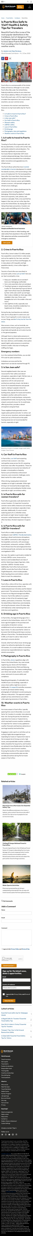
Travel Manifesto (6, 1089)
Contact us (4, 1119)
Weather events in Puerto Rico (14, 133)
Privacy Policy (15, 949)
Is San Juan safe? (9, 118)
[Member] (30, 2)
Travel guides (5, 1070)
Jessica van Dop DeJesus (12, 51)
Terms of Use (25, 949)
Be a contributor (6, 1098)
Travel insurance (6, 1059)
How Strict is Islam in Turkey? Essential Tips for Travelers (13, 1025)
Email (3, 917)
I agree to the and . (16, 949)
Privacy (3, 1105)
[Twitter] (2, 1135)
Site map (3, 1100)
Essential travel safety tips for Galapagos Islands (14, 1014)
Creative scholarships (7, 1073)
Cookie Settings (5, 1123)
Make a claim (5, 1114)
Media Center (5, 1091)
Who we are (4, 1084)
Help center (4, 1116)
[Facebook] (6, 1135)
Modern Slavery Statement (9, 1121)
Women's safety (9, 122)
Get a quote (20, 6)
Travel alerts (4, 1064)
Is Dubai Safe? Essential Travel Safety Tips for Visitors (13, 1037)
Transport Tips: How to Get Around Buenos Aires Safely (12, 1031)
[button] (30, 7)
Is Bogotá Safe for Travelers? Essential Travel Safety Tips (13, 1020)
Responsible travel (6, 1068)
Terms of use (4, 1102)
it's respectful (13, 687)
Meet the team (5, 1087)
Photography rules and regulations (15, 131)
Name (3, 910)
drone (13, 660)
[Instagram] (13, 1135)
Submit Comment (8, 965)
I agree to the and (18, 995)
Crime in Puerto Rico (11, 116)
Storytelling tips (5, 1075)
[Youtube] (9, 1135)
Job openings (5, 1096)
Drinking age (8, 129)
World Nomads (9, 7)
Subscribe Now (9, 1001)
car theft (14, 458)
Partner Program (6, 1093)
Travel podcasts (5, 1077)
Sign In (15, 1128)
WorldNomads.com (6, 1153)
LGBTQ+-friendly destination (22, 535)
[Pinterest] (16, 1135)
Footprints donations (7, 1066)
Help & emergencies (7, 1112)
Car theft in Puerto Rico (12, 120)
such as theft (20, 274)
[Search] (27, 2)
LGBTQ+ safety (9, 125)
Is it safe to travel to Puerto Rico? (15, 114)
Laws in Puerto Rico (10, 127)
